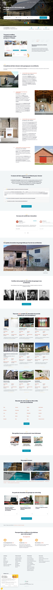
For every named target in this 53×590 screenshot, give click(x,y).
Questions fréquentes (18, 558)
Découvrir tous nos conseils (26, 518)
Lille (4, 416)
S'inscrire (16, 562)
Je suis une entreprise (30, 558)
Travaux (5, 525)
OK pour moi (15, 585)
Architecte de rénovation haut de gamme (9, 481)
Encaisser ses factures (30, 569)
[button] (2, 589)
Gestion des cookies (6, 565)
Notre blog (5, 558)
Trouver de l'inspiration (42, 562)
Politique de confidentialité (7, 564)
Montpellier (28, 413)
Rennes (28, 407)
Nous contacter (6, 562)
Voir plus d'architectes (26, 304)
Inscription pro (29, 565)
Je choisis (9, 585)
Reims (28, 416)
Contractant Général (18, 561)
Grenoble (40, 413)
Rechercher (43, 17)
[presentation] (25, 233)
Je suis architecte (29, 557)
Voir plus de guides (26, 450)
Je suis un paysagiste (30, 563)
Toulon (28, 410)
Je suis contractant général (31, 564)
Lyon (4, 413)
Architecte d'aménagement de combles (22, 481)
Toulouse (16, 407)
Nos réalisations (17, 565)
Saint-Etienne (41, 407)
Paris (4, 407)
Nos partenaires (6, 561)
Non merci (3, 585)
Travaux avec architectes (9, 525)
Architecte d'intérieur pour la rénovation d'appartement (36, 481)
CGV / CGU (5, 563)
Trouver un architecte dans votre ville (44, 561)
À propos (5, 557)
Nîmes (40, 416)
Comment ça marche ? (18, 557)
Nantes (16, 416)
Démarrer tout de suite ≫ (26, 206)
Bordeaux (5, 410)
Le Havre (40, 410)
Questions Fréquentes (30, 570)
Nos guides (17, 564)
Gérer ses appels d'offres (30, 568)
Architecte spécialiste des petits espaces (13, 482)
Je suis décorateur (29, 562)
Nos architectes (17, 563)
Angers (16, 413)
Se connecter (47, 2)
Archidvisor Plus (41, 557)
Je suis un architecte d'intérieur (31, 561)
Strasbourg (17, 410)
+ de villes (26, 423)
